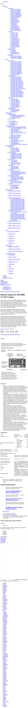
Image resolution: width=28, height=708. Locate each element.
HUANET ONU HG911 (16, 76)
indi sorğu (3, 523)
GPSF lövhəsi (14, 24)
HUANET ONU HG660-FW (17, 96)
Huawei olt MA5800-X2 (16, 12)
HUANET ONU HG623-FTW (17, 83)
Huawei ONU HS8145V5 (16, 68)
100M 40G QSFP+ (15, 166)
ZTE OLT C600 (14, 35)
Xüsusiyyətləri (6, 334)
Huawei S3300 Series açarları (14, 223)
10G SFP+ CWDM (15, 149)
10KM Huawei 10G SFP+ (16, 155)
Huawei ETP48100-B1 (16, 29)
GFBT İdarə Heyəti (15, 44)
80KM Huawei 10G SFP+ (16, 158)
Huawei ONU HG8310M (16, 71)
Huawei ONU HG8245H (16, 66)
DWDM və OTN (11, 114)
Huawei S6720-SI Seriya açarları (17, 217)
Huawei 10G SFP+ (12, 152)
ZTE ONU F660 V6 (15, 102)
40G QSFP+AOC (14, 139)
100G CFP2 (10, 169)
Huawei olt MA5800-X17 (16, 16)
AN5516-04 (13, 51)
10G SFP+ (10, 146)
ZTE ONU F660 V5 (15, 100)
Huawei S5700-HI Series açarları (18, 200)
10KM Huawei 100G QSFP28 (17, 178)
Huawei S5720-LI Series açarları (17, 205)
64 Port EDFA (11, 243)
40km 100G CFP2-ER (15, 171)
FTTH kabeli (11, 273)
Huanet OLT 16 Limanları (16, 58)
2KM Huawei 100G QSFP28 (17, 176)
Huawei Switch (9, 189)
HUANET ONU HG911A (16, 78)
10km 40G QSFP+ (15, 167)
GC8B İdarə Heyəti (15, 52)
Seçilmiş (5, 276)
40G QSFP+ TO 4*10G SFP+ (17, 140)
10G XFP (10, 183)
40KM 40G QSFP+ (15, 168)
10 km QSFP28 (14, 161)
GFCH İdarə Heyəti (15, 43)
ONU (7, 59)
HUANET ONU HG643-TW (17, 86)
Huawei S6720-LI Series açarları (17, 216)
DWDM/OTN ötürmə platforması (18, 115)
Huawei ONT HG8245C (16, 69)
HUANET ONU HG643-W (17, 85)
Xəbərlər (5, 275)
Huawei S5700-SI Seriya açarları (17, 202)
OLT (7, 7)
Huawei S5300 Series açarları (14, 225)
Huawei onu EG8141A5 (16, 62)
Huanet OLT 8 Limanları (16, 57)
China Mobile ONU (15, 74)
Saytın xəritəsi (6, 511)
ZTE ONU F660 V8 (15, 103)
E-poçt (4, 328)
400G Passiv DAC (15, 130)
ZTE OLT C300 (14, 32)
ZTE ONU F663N (15, 104)
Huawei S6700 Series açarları (14, 210)
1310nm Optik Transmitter (13, 246)
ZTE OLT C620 (14, 37)
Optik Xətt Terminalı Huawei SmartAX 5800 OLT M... (13, 491)
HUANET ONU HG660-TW (17, 95)
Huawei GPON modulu (16, 30)
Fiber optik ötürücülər (10, 145)
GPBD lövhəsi (14, 18)
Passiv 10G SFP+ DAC (16, 129)
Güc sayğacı (10, 271)
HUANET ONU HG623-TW (17, 82)
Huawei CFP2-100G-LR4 (16, 181)
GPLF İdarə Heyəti (15, 22)
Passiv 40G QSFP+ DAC (16, 131)
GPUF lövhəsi (14, 23)
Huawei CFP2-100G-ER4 (16, 182)
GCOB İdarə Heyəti (15, 53)
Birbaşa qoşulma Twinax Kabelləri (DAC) (17, 126)
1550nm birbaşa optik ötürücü (14, 248)
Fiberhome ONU (11, 108)
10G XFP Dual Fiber (15, 185)
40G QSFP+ (11, 165)
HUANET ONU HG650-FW (17, 92)
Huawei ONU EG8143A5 (16, 64)
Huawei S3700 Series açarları (14, 195)
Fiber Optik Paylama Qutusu (14, 259)
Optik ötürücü (8, 245)
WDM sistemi (8, 112)
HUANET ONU (11, 75)
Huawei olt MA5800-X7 (16, 14)
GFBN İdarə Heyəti (15, 45)
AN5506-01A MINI (15, 109)
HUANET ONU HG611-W (17, 81)
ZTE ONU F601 (14, 99)
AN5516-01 (13, 50)
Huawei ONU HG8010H (16, 72)
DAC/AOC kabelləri (10, 125)
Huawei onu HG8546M (16, 65)
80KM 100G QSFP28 (15, 164)
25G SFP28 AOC (14, 142)
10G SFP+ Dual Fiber (15, 151)
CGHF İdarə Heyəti (15, 26)
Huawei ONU (11, 60)
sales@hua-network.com (11, 514)
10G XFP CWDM (15, 187)
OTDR (9, 266)
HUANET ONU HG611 (16, 79)
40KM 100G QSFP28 (15, 162)
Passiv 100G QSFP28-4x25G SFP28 (18, 128)
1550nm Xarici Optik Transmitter (15, 251)
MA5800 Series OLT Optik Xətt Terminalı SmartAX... (14, 508)
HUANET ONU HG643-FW (17, 87)
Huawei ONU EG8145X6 (16, 61)
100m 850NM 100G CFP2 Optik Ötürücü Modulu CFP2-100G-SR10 (18, 173)
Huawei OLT (11, 8)
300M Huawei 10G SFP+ (16, 153)
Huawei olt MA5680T (15, 11)
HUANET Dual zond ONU (17, 90)
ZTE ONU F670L (15, 107)
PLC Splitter (10, 268)
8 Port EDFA (11, 236)
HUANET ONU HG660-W (17, 94)
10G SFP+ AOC (14, 138)
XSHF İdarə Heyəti (15, 28)
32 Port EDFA (11, 240)
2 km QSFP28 (14, 160)
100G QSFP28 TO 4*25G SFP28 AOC (19, 144)
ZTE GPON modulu (15, 46)
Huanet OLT (11, 54)
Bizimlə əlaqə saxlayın (7, 278)
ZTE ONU (10, 97)
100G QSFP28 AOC (15, 143)
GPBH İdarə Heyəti (15, 19)
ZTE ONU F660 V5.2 (15, 101)
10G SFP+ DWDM (15, 150)
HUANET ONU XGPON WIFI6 (18, 88)
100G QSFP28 (11, 159)
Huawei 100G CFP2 (12, 180)
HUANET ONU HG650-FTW (17, 93)
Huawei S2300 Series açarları (14, 221)
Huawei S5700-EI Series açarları (17, 198)
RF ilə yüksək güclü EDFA (14, 231)
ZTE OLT (10, 31)
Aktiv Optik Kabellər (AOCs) (14, 137)
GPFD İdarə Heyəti (15, 17)
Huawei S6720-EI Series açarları (17, 214)
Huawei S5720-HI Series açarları (18, 204)
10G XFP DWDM (15, 188)
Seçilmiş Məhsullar (4, 282)
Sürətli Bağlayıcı (11, 254)
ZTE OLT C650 (14, 36)
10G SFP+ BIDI (14, 147)
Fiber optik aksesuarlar (10, 253)
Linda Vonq (3, 540)
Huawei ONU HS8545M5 (16, 73)
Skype (2, 328)
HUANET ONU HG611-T (16, 80)
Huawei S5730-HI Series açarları (18, 208)
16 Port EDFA (11, 238)
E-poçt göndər (3, 537)
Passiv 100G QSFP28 (15, 136)
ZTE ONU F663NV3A (16, 105)
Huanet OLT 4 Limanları (16, 56)
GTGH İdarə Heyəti (15, 38)
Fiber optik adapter (12, 257)
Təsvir (2, 334)
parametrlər (12, 334)
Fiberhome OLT (11, 49)
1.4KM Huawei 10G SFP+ (16, 154)
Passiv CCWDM (11, 121)
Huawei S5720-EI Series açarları (17, 203)
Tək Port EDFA (11, 233)
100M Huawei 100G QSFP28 (17, 179)
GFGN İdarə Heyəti (15, 40)
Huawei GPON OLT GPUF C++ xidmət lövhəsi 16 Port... (14, 499)
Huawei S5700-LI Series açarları (17, 201)
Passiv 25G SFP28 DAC (16, 135)
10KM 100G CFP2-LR (16, 174)
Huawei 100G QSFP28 (13, 175)
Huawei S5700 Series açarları (14, 197)
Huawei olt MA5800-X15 (16, 15)
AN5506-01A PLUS (15, 110)
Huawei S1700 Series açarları (14, 190)
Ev (6, 281)
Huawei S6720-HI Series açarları (18, 215)
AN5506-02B (14, 111)
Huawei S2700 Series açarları (14, 193)
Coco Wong (3, 538)
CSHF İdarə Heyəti (15, 25)
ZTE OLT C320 (14, 33)
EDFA (7, 230)
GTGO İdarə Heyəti (15, 39)
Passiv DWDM (11, 123)
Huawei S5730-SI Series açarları (17, 209)
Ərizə (15, 334)
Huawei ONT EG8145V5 (16, 67)
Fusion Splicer (11, 264)
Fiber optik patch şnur (12, 261)
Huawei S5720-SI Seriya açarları (17, 207)
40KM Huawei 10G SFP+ (16, 157)
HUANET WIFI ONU (15, 89)
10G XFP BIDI (14, 186)
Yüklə (18, 334)
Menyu (4, 6)
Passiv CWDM (11, 118)
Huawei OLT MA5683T (16, 10)
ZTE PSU (13, 47)
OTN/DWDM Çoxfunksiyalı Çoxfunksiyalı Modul (17, 117)
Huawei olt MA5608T (15, 9)
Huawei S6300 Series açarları (14, 228)
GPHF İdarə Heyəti (15, 21)
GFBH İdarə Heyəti (15, 42)
